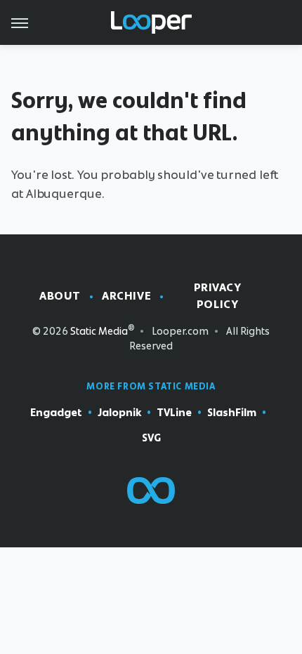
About (60, 295)
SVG (151, 438)
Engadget (56, 413)
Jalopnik (119, 413)
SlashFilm (231, 413)
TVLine (174, 413)
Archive (126, 295)
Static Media (99, 331)
